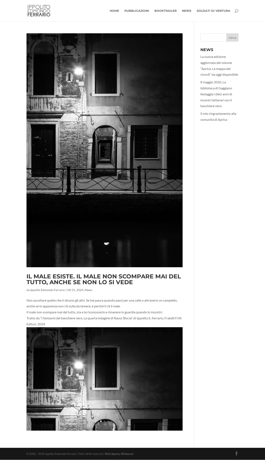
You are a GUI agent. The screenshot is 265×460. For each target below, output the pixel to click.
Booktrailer (165, 11)
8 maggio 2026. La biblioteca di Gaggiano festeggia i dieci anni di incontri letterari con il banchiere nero (216, 94)
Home (114, 11)
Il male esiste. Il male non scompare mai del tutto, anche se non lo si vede (103, 279)
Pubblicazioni (136, 11)
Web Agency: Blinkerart (119, 453)
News (186, 11)
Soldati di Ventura (213, 11)
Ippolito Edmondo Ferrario (47, 290)
